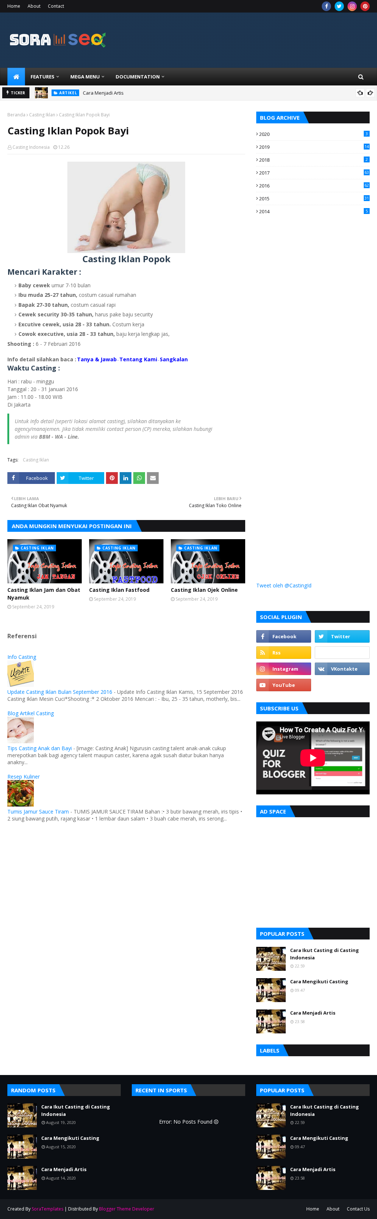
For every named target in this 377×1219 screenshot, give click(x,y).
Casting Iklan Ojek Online (204, 589)
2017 (314, 172)
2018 (313, 160)
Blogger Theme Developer (126, 1209)
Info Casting (21, 656)
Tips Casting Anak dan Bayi (39, 748)
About (34, 6)
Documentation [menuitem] (138, 76)
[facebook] (326, 6)
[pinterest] (365, 6)
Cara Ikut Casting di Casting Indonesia (324, 954)
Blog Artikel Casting (30, 713)
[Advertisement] (311, 354)
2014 (313, 211)
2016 (314, 185)
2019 (314, 147)
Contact (56, 6)
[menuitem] (16, 76)
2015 (314, 198)
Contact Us (358, 1209)
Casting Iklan (42, 115)
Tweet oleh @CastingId (283, 585)
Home (13, 6)
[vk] (342, 669)
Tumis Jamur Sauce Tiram (38, 811)
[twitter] (339, 6)
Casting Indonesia (31, 147)
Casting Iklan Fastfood (119, 589)
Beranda (16, 115)
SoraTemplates (47, 1209)
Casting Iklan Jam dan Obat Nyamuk (43, 593)
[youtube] (283, 685)
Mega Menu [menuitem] (85, 76)
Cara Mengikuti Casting (319, 981)
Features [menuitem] (42, 76)
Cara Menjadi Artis (103, 92)
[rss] (283, 652)
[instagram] (352, 6)
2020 (313, 134)
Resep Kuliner (23, 776)
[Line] (342, 652)
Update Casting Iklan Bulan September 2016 (59, 691)
